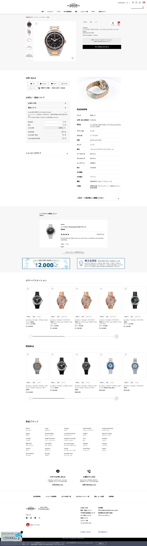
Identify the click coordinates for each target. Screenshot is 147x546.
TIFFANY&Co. (86, 449)
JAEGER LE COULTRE (69, 439)
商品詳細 (63, 229)
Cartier (47, 429)
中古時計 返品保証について (88, 513)
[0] (143, 2)
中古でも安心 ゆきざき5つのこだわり (108, 510)
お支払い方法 (84, 508)
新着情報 (111, 496)
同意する (101, 543)
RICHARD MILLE (68, 454)
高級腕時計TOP (29, 17)
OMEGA (66, 429)
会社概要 (100, 508)
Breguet (28, 434)
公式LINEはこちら (57, 484)
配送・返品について (86, 510)
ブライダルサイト (102, 532)
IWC (84, 439)
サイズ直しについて (86, 515)
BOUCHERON (30, 454)
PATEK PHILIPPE (88, 429)
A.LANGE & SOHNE (69, 434)
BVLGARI (47, 454)
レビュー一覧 (84, 520)
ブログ (93, 11)
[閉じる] (22, 532)
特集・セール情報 (99, 496)
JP (127, 2)
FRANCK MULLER (107, 434)
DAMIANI (47, 449)
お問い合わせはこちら (89, 484)
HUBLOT (85, 434)
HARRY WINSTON (50, 439)
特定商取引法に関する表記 (105, 513)
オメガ (35, 17)
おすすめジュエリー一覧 (82, 496)
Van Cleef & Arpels (70, 444)
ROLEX (28, 429)
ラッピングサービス (86, 523)
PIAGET (104, 449)
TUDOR (70, 449)
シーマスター (42, 17)
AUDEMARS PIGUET (107, 429)
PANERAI (104, 439)
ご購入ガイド (101, 11)
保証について (84, 518)
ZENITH (28, 449)
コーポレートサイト (85, 532)
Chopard (104, 444)
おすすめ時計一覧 (66, 496)
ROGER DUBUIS (49, 434)
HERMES (85, 444)
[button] (116, 336)
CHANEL (28, 439)
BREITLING (29, 444)
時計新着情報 (36, 496)
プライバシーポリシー (85, 543)
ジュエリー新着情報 (51, 496)
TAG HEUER (48, 444)
